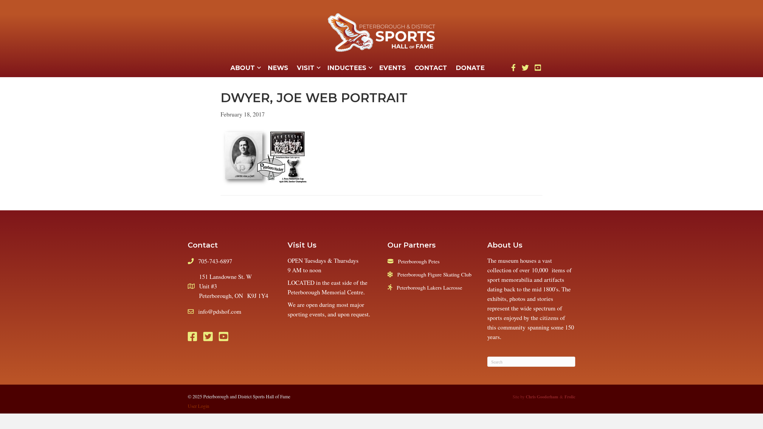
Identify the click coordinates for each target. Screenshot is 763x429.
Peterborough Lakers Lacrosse (429, 287)
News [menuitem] (278, 68)
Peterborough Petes (419, 261)
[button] (259, 68)
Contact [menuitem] (431, 68)
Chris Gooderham (542, 397)
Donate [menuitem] (470, 68)
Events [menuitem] (392, 68)
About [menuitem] (242, 68)
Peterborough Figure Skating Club (434, 274)
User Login (198, 406)
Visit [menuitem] (305, 68)
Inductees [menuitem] (346, 68)
